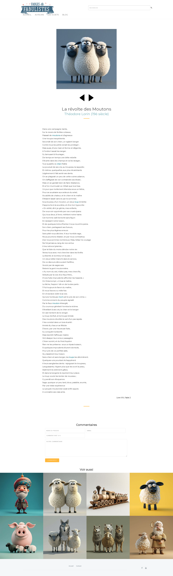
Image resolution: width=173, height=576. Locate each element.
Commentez (52, 460)
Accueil (27, 15)
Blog (65, 15)
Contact (78, 566)
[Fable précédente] (82, 97)
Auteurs (39, 15)
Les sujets (53, 15)
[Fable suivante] (91, 97)
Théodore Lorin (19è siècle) (86, 114)
